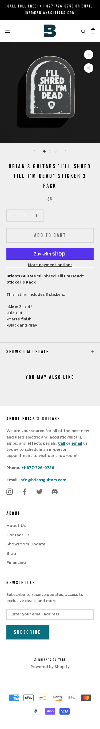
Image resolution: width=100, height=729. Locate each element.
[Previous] (34, 151)
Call (61, 443)
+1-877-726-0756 (57, 6)
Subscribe (27, 632)
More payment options (50, 265)
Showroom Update (27, 352)
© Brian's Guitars (50, 660)
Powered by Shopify (50, 667)
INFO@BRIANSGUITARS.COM (50, 12)
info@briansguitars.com (42, 480)
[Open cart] (93, 30)
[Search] (83, 31)
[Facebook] (24, 491)
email (76, 443)
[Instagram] (9, 491)
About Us (16, 526)
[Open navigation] (7, 31)
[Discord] (54, 491)
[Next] (65, 151)
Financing (16, 562)
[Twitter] (39, 491)
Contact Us (18, 535)
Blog (11, 553)
